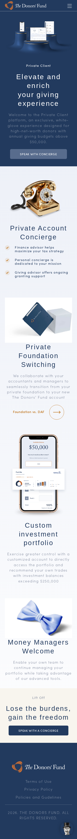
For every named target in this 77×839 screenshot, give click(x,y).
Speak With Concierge (38, 154)
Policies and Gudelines (39, 797)
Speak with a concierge (38, 730)
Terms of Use (38, 781)
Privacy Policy (38, 789)
